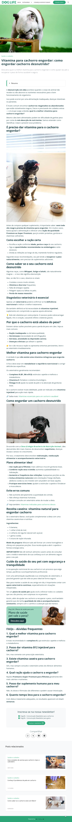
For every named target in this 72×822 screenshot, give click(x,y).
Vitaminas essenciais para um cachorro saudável (38, 396)
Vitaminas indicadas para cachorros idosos (38, 504)
